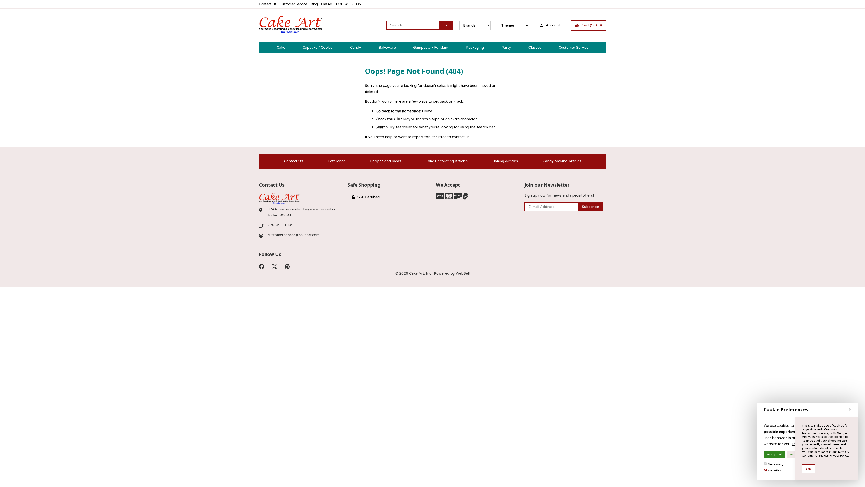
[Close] (850, 409)
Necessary (775, 464)
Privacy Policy (839, 455)
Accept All (774, 454)
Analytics (774, 470)
